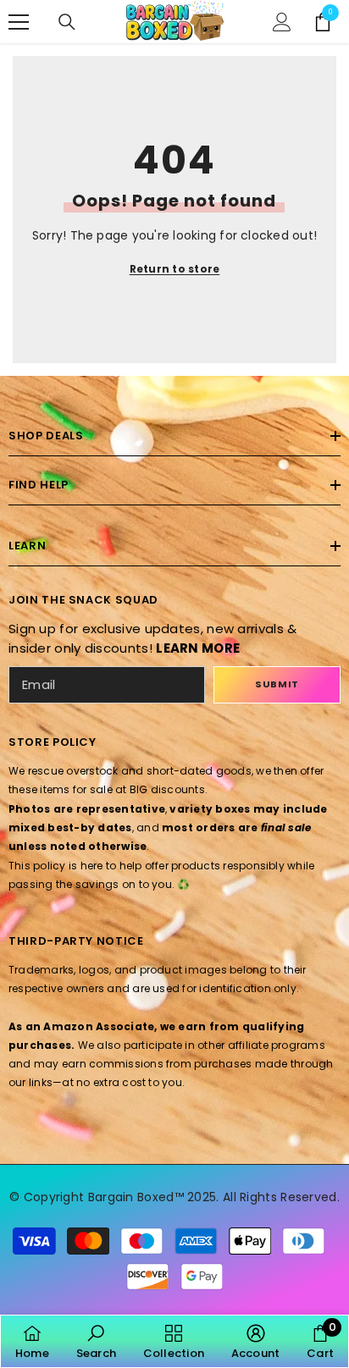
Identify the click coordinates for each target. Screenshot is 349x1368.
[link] (96, 1341)
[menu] (18, 22)
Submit (276, 684)
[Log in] (282, 22)
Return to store (175, 269)
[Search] (67, 22)
